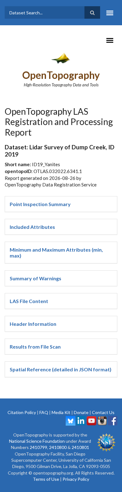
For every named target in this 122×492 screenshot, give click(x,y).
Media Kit (61, 412)
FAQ (43, 412)
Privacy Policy (76, 479)
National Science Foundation (37, 441)
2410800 (58, 447)
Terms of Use (46, 479)
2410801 (80, 447)
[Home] (61, 58)
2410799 (38, 447)
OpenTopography (61, 75)
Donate (81, 412)
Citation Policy (22, 412)
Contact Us (103, 412)
